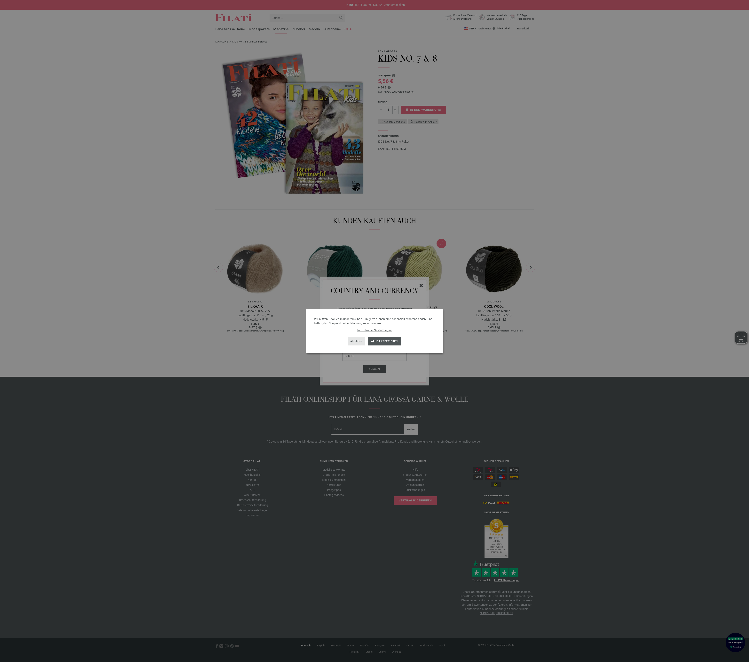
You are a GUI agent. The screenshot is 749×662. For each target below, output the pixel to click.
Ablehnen (356, 341)
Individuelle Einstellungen (374, 330)
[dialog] (374, 331)
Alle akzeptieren (384, 341)
